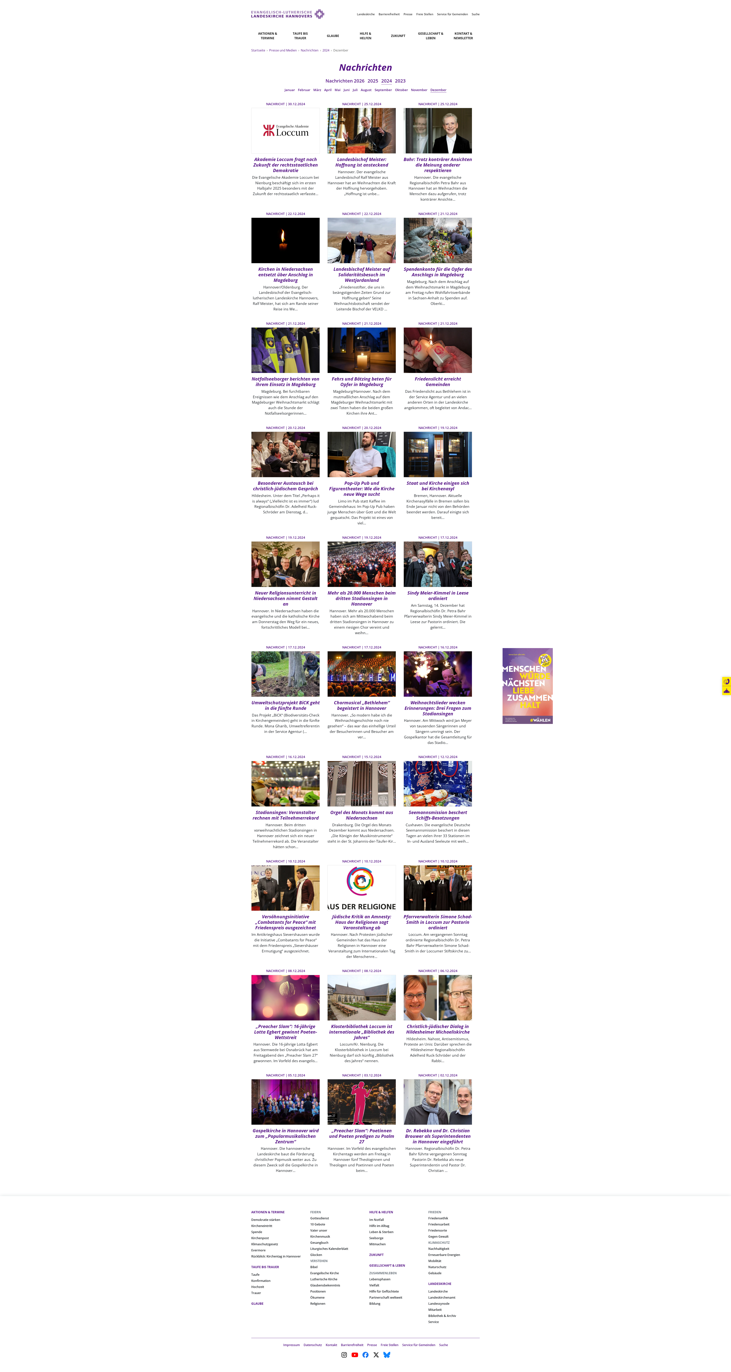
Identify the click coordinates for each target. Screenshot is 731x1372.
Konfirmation (261, 1281)
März (317, 90)
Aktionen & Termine (267, 35)
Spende (256, 1232)
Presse (372, 1345)
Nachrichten (310, 50)
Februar (304, 90)
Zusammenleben (383, 1273)
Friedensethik (438, 1218)
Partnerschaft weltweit (385, 1297)
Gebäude (434, 1273)
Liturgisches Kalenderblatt (329, 1249)
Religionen (317, 1303)
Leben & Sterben (381, 1232)
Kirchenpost (260, 1238)
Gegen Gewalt (438, 1236)
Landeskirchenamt (441, 1297)
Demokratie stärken (265, 1220)
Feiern (315, 1212)
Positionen (318, 1291)
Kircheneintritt (261, 1226)
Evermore (258, 1250)
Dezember (438, 90)
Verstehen (319, 1261)
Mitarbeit (435, 1310)
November (419, 90)
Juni (347, 90)
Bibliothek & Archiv (442, 1316)
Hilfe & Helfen (365, 35)
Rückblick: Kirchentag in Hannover (276, 1256)
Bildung (374, 1303)
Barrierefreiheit (352, 1345)
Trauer (256, 1293)
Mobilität (434, 1261)
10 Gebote (317, 1224)
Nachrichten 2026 (345, 81)
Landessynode (438, 1303)
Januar (290, 90)
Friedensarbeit (438, 1224)
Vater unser (318, 1230)
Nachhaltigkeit (438, 1249)
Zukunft (398, 36)
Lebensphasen (379, 1279)
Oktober (401, 90)
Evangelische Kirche (324, 1273)
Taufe (255, 1275)
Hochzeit (257, 1287)
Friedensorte (437, 1230)
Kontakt (331, 1345)
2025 (373, 81)
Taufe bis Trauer (300, 35)
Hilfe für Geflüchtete (384, 1291)
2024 (326, 50)
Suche (443, 1345)
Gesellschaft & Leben (430, 35)
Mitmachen (377, 1244)
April (328, 90)
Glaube (333, 36)
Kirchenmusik (320, 1236)
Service (433, 1322)
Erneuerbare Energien (444, 1255)
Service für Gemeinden (418, 1345)
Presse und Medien (283, 50)
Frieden (434, 1212)
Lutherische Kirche (323, 1279)
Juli (355, 90)
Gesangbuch (319, 1243)
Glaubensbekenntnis (325, 1285)
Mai (338, 90)
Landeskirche (439, 1284)
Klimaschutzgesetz (264, 1244)
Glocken (316, 1255)
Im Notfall (376, 1220)
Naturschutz (437, 1267)
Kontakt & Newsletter (463, 35)
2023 (400, 81)
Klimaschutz (439, 1243)
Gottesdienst (319, 1218)
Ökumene (317, 1297)
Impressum (291, 1345)
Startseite (258, 50)
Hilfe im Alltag (379, 1226)
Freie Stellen (389, 1345)
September (383, 90)
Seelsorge (376, 1238)
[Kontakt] (726, 681)
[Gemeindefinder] (726, 690)
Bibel (314, 1267)
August (366, 90)
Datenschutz (313, 1345)
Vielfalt (374, 1285)
